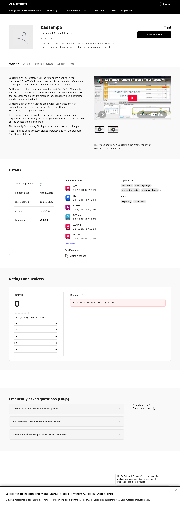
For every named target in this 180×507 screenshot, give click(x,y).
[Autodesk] (19, 4)
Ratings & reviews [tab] (43, 63)
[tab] (100, 131)
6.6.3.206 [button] (45, 211)
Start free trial (154, 34)
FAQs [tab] (71, 63)
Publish (98, 10)
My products (126, 10)
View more (70, 243)
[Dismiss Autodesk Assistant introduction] (166, 476)
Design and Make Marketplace (25, 10)
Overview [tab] (14, 63)
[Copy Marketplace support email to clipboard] (154, 408)
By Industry (51, 10)
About (113, 10)
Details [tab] (26, 63)
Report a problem (142, 408)
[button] (66, 409)
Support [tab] (60, 63)
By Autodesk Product (76, 10)
